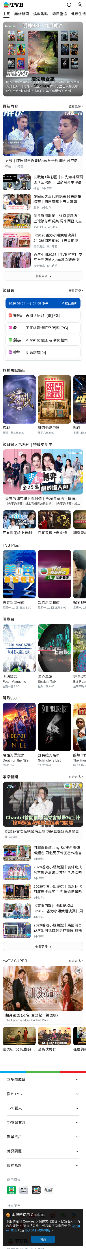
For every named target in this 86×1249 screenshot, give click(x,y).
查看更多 (75, 106)
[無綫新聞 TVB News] (11, 1190)
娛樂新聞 (10, 776)
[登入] (79, 4)
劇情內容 (68, 73)
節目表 (8, 290)
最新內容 (10, 106)
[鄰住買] (48, 1190)
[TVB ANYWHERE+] (36, 1190)
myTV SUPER (15, 960)
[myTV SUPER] (23, 1190)
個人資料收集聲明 (38, 1230)
